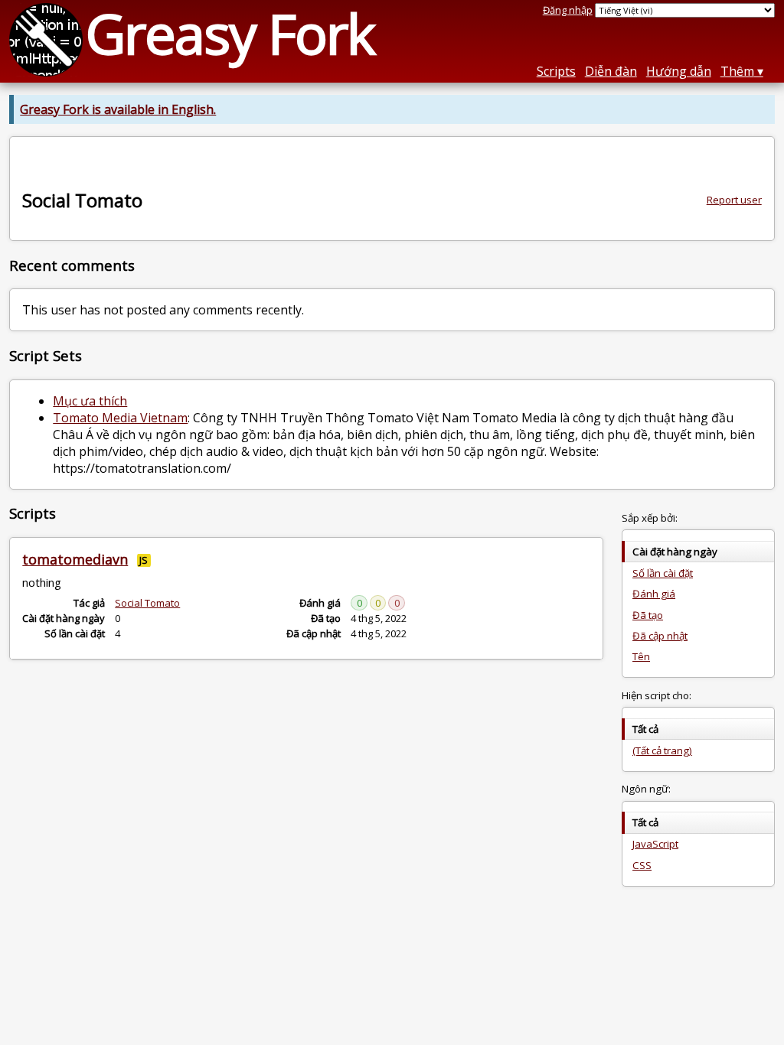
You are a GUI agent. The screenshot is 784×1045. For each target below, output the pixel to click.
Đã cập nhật (660, 636)
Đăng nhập (568, 10)
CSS (642, 865)
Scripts (556, 71)
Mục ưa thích (90, 400)
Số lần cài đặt (662, 573)
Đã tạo (647, 615)
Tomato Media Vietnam (120, 417)
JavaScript (655, 844)
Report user (734, 200)
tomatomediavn (75, 559)
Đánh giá (653, 594)
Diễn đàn (611, 71)
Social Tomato (147, 603)
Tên (641, 656)
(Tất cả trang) (662, 750)
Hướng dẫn (678, 71)
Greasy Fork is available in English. (118, 109)
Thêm (737, 71)
